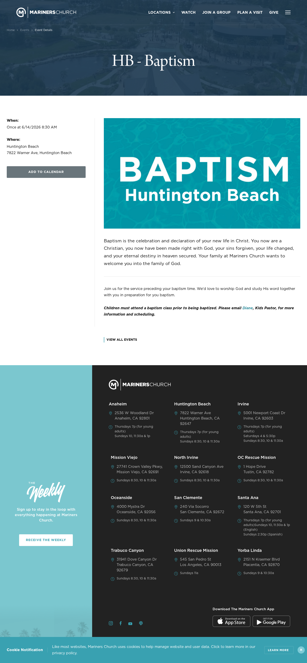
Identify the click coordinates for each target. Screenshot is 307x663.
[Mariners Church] (46, 12)
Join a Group (216, 12)
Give (273, 12)
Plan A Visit (250, 12)
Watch (188, 12)
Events (24, 30)
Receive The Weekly (46, 540)
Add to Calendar (46, 172)
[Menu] (288, 12)
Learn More (278, 650)
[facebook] (121, 624)
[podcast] (141, 624)
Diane (247, 308)
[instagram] (111, 624)
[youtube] (130, 624)
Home (11, 30)
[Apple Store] (231, 621)
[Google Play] (271, 621)
